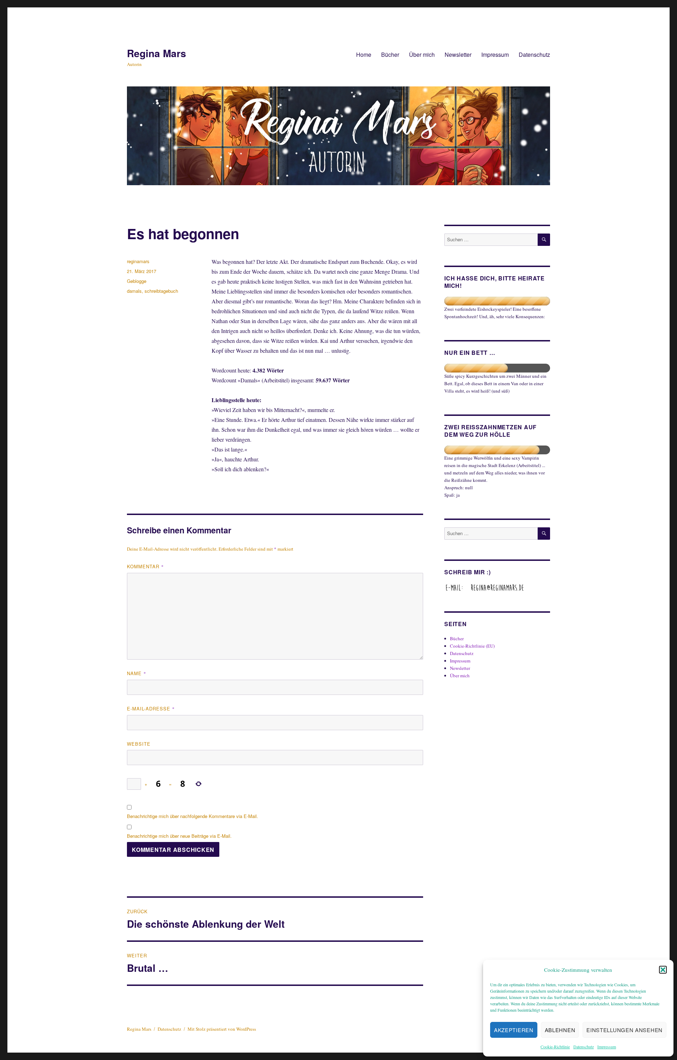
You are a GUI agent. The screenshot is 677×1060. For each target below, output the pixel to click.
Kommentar (145, 566)
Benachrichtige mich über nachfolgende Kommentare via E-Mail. (192, 816)
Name (136, 673)
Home (363, 54)
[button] (662, 969)
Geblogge (136, 281)
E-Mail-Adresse (151, 708)
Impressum (606, 1046)
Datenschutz (583, 1046)
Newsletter (458, 54)
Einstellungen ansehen (624, 1030)
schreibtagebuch (161, 290)
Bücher (390, 54)
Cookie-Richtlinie (555, 1046)
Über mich (422, 54)
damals (134, 290)
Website (139, 743)
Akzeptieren (513, 1030)
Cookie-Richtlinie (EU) (472, 646)
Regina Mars (156, 53)
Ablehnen (560, 1030)
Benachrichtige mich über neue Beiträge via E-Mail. (179, 835)
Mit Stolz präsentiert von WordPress (222, 1029)
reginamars (138, 261)
